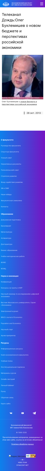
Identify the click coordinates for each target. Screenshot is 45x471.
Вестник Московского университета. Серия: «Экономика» (18, 304)
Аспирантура (6, 238)
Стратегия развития (9, 176)
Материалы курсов (8, 373)
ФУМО (3, 262)
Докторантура (6, 244)
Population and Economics (11, 323)
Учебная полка (6, 361)
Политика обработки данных (22, 444)
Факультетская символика (11, 200)
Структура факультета (10, 152)
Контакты (4, 207)
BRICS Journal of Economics (11, 317)
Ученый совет (6, 158)
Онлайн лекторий (8, 379)
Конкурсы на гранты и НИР (11, 288)
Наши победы (6, 194)
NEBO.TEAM (22, 462)
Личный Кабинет (7, 385)
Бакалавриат (6, 226)
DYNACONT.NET (22, 465)
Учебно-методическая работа (12, 256)
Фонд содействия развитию (12, 182)
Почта (3, 391)
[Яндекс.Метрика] (17, 456)
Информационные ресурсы (12, 349)
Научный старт (7, 329)
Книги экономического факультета (14, 355)
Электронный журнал (9, 311)
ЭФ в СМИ (5, 188)
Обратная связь (7, 397)
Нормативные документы (11, 164)
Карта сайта (5, 404)
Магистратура (6, 232)
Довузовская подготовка (11, 220)
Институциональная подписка (13, 367)
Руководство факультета (11, 146)
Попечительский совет (10, 170)
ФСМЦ (3, 269)
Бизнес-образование (9, 250)
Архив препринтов (8, 335)
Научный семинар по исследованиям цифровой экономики (20, 295)
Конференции (6, 282)
